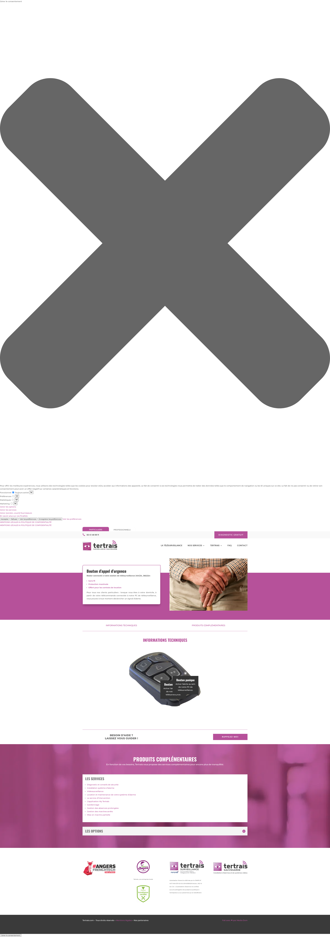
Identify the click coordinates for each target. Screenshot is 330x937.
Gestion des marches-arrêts (100, 811)
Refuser (14, 519)
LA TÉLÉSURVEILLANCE (171, 546)
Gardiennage (93, 805)
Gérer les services (8, 510)
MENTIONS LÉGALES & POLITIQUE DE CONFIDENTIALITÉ (25, 522)
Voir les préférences (28, 519)
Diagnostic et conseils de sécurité (102, 784)
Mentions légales (124, 920)
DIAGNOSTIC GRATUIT (230, 535)
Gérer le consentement (10, 935)
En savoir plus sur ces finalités (14, 516)
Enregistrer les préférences (50, 519)
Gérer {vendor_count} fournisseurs (16, 513)
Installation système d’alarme (100, 788)
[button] (165, 243)
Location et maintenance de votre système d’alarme (111, 795)
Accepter (5, 519)
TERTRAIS (215, 546)
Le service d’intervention (98, 798)
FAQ (230, 546)
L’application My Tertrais (98, 801)
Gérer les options (8, 507)
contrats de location (112, 587)
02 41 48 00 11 (93, 535)
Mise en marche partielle (98, 815)
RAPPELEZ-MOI (230, 737)
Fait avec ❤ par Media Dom (235, 920)
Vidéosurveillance (95, 791)
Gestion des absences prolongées (103, 808)
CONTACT (242, 546)
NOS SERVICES (195, 546)
